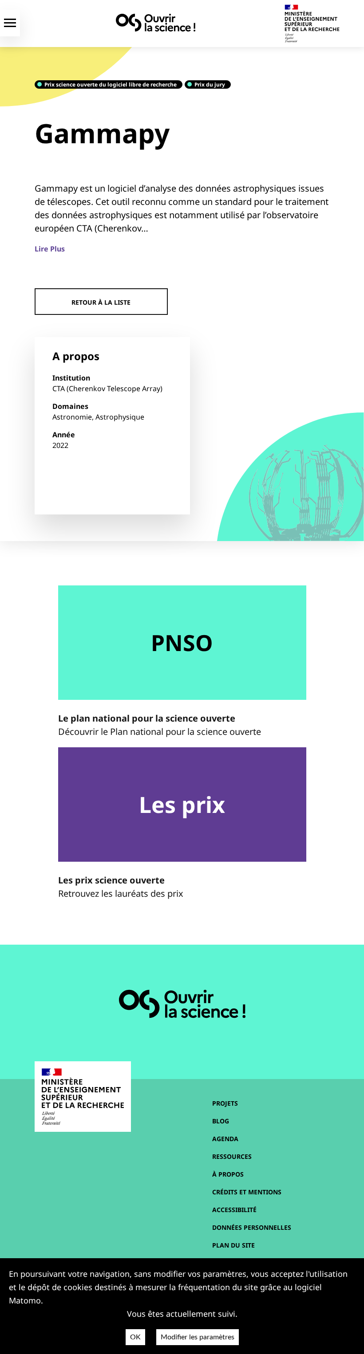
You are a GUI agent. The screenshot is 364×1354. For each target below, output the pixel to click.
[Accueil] (155, 22)
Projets (225, 1103)
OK (135, 1337)
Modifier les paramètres (197, 1337)
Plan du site (233, 1245)
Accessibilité (234, 1209)
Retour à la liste (101, 302)
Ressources (232, 1156)
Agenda (225, 1138)
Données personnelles (251, 1227)
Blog (220, 1121)
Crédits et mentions (246, 1192)
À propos (228, 1174)
